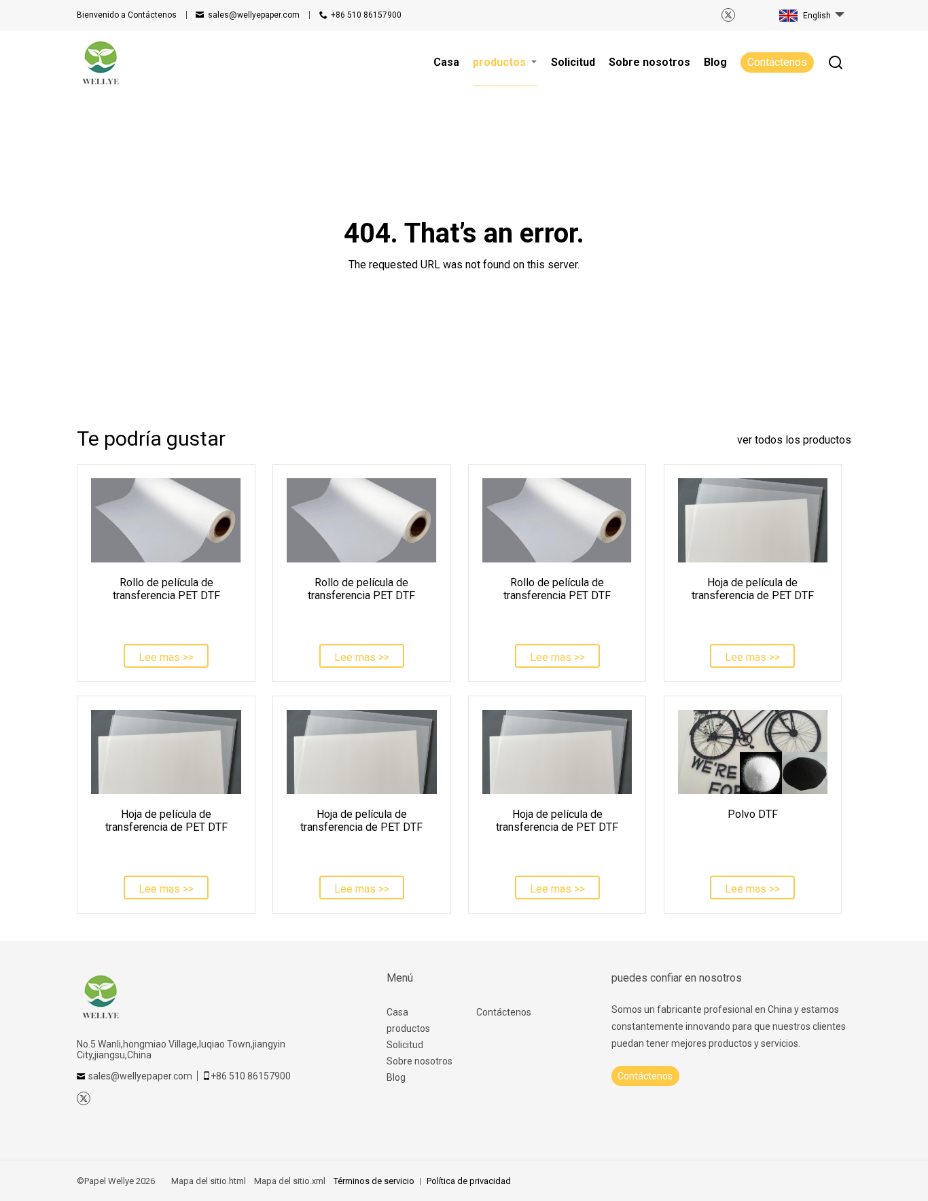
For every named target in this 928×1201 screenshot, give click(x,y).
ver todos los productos (794, 439)
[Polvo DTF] (752, 752)
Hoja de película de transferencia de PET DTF (753, 589)
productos (408, 1028)
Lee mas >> (166, 657)
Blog (396, 1077)
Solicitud (405, 1044)
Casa (397, 1012)
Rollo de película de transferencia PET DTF (166, 589)
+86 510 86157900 (366, 15)
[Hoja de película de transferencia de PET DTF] (752, 520)
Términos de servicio (374, 1181)
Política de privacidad (469, 1181)
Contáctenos (127, 15)
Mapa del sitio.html (208, 1181)
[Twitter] (728, 15)
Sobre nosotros (419, 1061)
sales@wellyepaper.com (254, 15)
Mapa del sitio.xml (289, 1181)
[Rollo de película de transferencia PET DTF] (165, 520)
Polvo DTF (753, 814)
